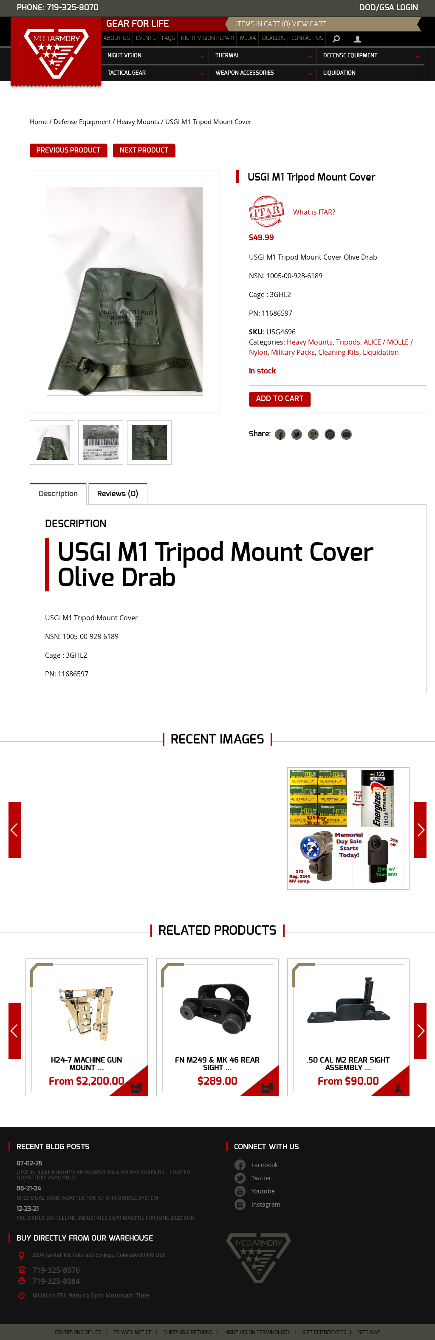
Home (39, 122)
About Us (116, 38)
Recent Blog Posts (53, 1147)
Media (248, 38)
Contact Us (307, 38)
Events (146, 38)
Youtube (263, 1191)
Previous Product (68, 150)
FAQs (168, 38)
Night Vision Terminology (257, 1332)
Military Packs (293, 352)
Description (58, 494)
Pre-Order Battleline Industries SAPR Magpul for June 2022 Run (106, 1217)
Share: (260, 434)
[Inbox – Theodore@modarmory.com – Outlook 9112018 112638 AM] (125, 291)
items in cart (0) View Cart (281, 24)
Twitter (261, 1178)
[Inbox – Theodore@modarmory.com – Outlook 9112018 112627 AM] (100, 442)
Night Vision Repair (207, 38)
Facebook (264, 1165)
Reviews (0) (117, 494)
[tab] (58, 493)
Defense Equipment (82, 122)
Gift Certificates (324, 1332)
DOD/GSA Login (388, 8)
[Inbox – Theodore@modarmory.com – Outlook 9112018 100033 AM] (149, 442)
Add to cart (280, 399)
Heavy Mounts (138, 122)
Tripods (348, 342)
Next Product (144, 150)
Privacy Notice (132, 1332)
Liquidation (381, 352)
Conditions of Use (78, 1332)
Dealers (273, 38)
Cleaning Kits (338, 352)
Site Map (369, 1332)
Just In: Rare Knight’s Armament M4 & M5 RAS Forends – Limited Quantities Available (103, 1175)
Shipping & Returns (188, 1332)
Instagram (265, 1204)
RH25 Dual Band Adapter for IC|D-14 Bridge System (87, 1197)
